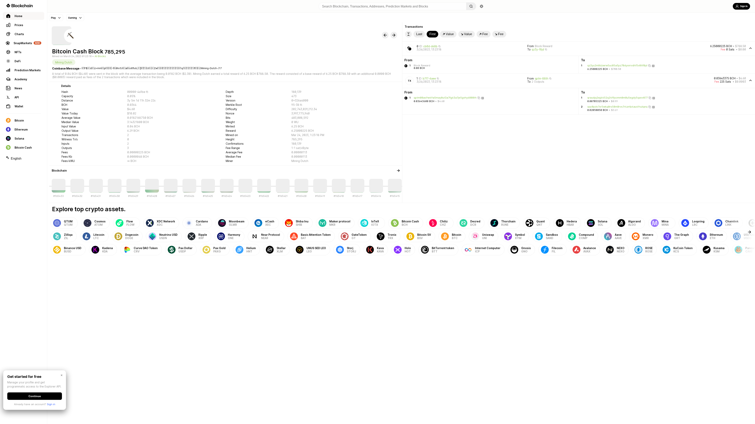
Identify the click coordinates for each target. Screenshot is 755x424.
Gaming (72, 17)
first (432, 34)
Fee (485, 34)
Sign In (744, 6)
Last (419, 34)
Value (450, 34)
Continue (35, 396)
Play (53, 17)
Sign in (51, 404)
